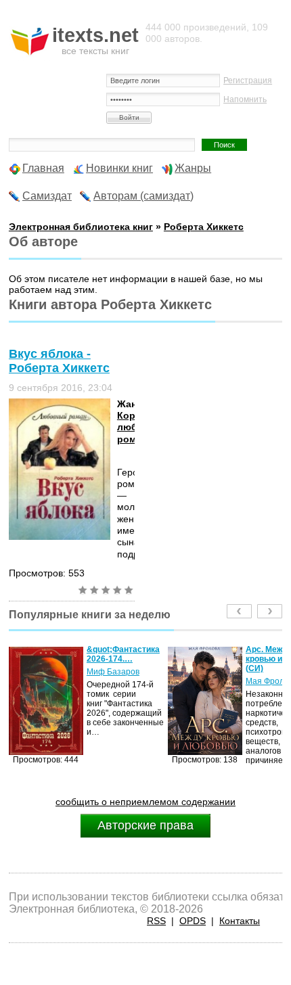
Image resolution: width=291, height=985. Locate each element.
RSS (156, 920)
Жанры (193, 168)
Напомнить (245, 99)
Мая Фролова (256, 681)
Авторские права (145, 825)
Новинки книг (119, 168)
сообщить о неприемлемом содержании (145, 801)
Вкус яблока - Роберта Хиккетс (59, 361)
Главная (43, 168)
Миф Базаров (97, 672)
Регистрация (247, 80)
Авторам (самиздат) (143, 196)
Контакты (239, 920)
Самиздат (47, 196)
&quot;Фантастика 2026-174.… (107, 654)
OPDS (192, 920)
